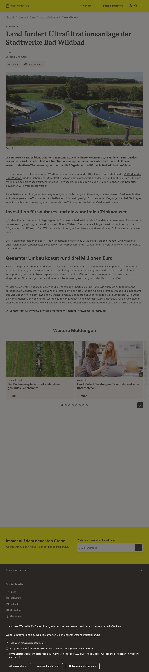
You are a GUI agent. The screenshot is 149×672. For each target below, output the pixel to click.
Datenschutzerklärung (87, 634)
